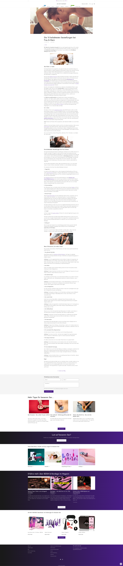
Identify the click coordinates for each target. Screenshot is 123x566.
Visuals (51, 551)
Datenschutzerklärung (53, 552)
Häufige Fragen (30, 547)
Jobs (28, 549)
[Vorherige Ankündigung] (28, 1)
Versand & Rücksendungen (54, 549)
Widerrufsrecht (52, 547)
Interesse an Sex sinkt (53, 76)
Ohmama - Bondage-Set (65, 532)
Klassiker (73, 187)
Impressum (52, 554)
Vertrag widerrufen (53, 556)
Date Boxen (30, 466)
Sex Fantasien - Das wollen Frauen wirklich (39, 415)
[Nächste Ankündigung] (95, 1)
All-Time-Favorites (50, 172)
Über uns (29, 545)
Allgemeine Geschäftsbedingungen (55, 545)
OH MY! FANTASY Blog (31, 551)
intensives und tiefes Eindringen (59, 254)
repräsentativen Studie (58, 109)
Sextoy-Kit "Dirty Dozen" (48, 532)
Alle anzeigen (61, 428)
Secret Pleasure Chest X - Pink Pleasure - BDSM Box (35, 532)
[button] (90, 4)
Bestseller (46, 466)
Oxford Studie (46, 126)
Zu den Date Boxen (61, 440)
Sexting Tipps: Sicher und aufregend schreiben (37, 492)
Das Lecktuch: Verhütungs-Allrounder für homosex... (60, 415)
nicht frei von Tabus (59, 104)
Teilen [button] (46, 44)
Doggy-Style (48, 177)
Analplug (80, 466)
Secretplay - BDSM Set (82, 532)
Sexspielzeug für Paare (66, 466)
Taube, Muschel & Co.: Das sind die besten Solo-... (82, 415)
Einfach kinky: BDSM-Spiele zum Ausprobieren (81, 492)
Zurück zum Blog (62, 370)
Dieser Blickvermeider (51, 195)
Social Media (30, 552)
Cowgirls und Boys (55, 213)
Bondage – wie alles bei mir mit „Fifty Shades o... (60, 492)
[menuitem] (44, 6)
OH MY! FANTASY (62, 565)
